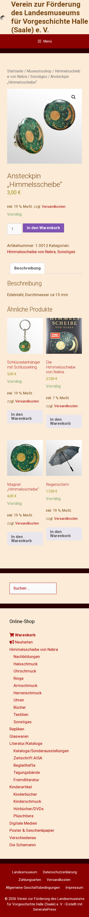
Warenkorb (25, 635)
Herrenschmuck (28, 692)
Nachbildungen (27, 656)
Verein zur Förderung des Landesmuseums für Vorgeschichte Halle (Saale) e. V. (49, 17)
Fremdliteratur (26, 779)
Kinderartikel (20, 787)
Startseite (15, 71)
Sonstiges (38, 76)
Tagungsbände (27, 772)
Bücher (20, 707)
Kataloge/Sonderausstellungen (41, 750)
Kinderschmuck (27, 801)
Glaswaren (18, 736)
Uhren (19, 700)
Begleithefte (24, 765)
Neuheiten (23, 642)
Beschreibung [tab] (27, 268)
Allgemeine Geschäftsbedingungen (33, 887)
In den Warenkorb (43, 227)
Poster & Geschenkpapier (31, 830)
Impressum (74, 887)
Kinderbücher (25, 794)
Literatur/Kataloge (25, 743)
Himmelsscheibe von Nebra (31, 251)
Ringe (18, 678)
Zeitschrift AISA (28, 758)
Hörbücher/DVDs (29, 808)
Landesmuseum (24, 872)
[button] (73, 97)
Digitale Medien (23, 823)
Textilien (21, 714)
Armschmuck (25, 685)
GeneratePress (44, 909)
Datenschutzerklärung (60, 872)
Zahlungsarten (30, 880)
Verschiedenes (22, 837)
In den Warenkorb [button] (21, 416)
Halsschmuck (25, 664)
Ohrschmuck (25, 671)
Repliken (16, 729)
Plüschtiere (23, 815)
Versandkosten (54, 206)
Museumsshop (39, 71)
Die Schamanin (22, 844)
